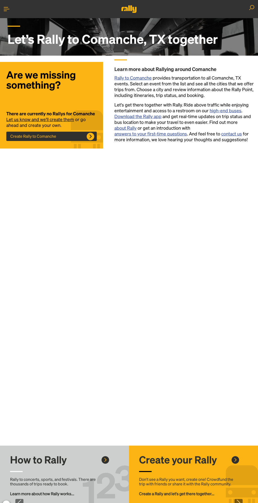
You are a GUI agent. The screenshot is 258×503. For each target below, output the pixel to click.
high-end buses (225, 110)
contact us (231, 133)
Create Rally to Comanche (33, 136)
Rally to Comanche (133, 78)
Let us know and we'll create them (40, 119)
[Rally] (129, 9)
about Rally (125, 128)
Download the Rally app (138, 116)
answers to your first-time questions (150, 133)
